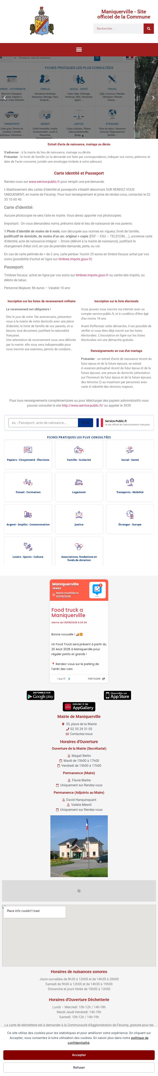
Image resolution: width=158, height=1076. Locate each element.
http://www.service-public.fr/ (82, 405)
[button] (79, 49)
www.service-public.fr (44, 182)
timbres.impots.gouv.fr (74, 259)
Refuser (79, 1067)
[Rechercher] (149, 28)
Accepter (79, 1055)
